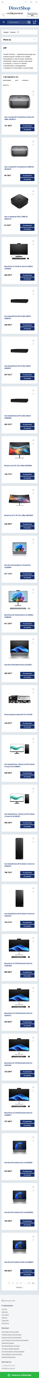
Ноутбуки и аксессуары (10, 1332)
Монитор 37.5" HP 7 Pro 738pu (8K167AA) (18, 515)
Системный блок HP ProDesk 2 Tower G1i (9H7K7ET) (19, 865)
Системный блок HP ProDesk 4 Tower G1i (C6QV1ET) (19, 914)
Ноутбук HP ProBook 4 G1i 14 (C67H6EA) (18, 1162)
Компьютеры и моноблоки (11, 1335)
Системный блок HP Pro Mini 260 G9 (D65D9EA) (17, 417)
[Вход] (36, 2)
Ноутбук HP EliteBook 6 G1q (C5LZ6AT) (18, 665)
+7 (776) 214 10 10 (14, 13)
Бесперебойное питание (11, 1346)
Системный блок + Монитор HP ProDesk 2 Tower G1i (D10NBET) (19, 765)
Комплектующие (8, 1343)
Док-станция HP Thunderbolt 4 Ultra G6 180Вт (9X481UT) (19, 118)
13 (29, 1283)
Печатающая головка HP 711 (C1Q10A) (18, 714)
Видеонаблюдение (8, 1357)
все (33, 1283)
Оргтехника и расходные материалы (15, 1340)
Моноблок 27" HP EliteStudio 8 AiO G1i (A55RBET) (18, 1114)
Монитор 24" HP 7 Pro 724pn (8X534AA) (18, 465)
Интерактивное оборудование (13, 1351)
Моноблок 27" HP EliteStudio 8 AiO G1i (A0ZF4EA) (18, 1064)
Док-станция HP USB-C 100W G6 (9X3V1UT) (15, 217)
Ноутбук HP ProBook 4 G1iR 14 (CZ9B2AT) (19, 1262)
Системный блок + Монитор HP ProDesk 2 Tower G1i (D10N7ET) (19, 815)
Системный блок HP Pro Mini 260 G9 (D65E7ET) (17, 317)
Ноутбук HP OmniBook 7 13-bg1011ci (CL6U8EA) (17, 566)
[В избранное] (33, 95)
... (24, 1283)
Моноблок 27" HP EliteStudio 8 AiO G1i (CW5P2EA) (18, 964)
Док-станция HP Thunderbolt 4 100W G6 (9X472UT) (19, 168)
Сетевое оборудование (10, 1349)
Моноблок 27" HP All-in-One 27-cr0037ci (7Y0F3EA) (18, 267)
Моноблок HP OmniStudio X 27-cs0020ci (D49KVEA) (18, 616)
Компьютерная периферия (11, 1337)
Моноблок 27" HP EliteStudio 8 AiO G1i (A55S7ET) (18, 1014)
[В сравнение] (33, 91)
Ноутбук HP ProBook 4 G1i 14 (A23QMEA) (18, 1212)
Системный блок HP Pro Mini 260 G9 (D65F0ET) (17, 367)
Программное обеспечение (12, 1354)
